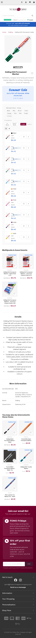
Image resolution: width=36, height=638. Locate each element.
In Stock (7, 124)
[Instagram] (20, 580)
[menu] (2, 2)
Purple (26, 113)
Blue (14, 110)
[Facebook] (15, 580)
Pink (15, 113)
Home (4, 32)
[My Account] (26, 2)
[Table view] (6, 128)
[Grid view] (9, 128)
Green (26, 110)
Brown (20, 110)
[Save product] (32, 73)
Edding (10, 32)
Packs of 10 (30, 124)
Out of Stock (14, 124)
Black (8, 110)
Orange (9, 113)
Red (20, 113)
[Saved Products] (30, 2)
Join (28, 564)
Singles (23, 124)
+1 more (9, 116)
